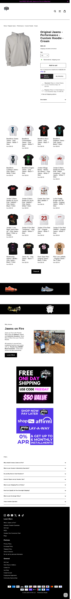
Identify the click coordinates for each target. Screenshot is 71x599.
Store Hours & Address (10, 565)
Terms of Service (8, 551)
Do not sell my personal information (13, 554)
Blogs (5, 535)
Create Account (8, 573)
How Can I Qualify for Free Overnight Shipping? (17, 490)
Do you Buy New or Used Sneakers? (14, 473)
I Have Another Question (10, 501)
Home (5, 26)
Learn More (11, 355)
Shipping (42, 48)
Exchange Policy (8, 546)
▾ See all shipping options (48, 94)
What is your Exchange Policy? (12, 496)
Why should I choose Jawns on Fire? (14, 462)
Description (43, 99)
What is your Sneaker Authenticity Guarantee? (16, 468)
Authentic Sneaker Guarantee (12, 525)
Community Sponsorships (10, 578)
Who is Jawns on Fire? (10, 522)
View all (36, 271)
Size (41, 52)
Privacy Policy (7, 544)
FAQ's (5, 530)
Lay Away (6, 570)
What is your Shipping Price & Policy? (14, 485)
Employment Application (10, 575)
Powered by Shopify (42, 592)
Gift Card (6, 528)
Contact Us (7, 567)
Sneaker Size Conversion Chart (12, 533)
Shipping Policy (8, 549)
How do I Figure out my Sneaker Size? (14, 479)
